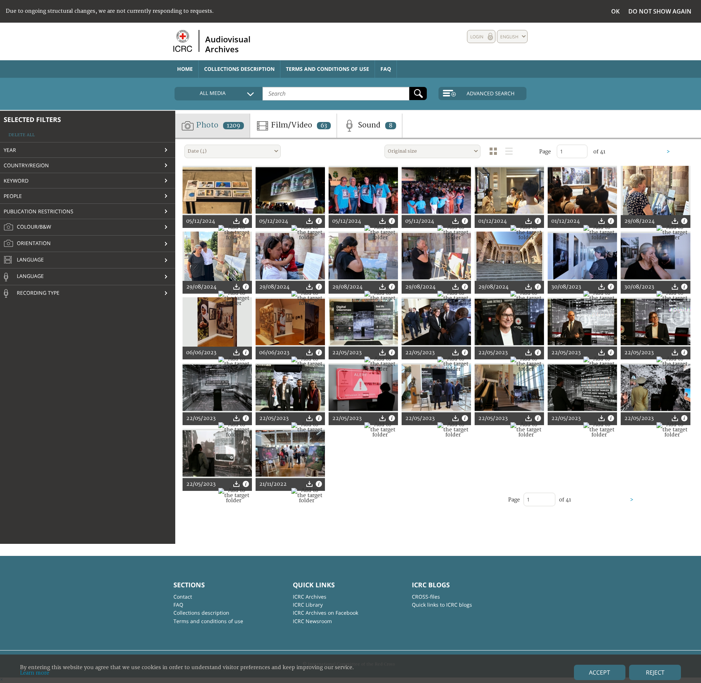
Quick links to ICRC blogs (442, 604)
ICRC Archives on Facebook (325, 612)
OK (615, 11)
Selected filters (32, 119)
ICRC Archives (309, 596)
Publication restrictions (38, 211)
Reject (655, 672)
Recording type (37, 292)
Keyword (16, 180)
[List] (509, 151)
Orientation (33, 243)
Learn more (34, 673)
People (13, 195)
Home (185, 68)
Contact (182, 596)
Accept (599, 672)
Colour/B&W (33, 226)
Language (29, 259)
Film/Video (298, 125)
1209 (233, 125)
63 (324, 125)
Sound (374, 125)
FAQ (385, 68)
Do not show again (660, 11)
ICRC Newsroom (312, 621)
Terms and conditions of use (327, 68)
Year (10, 149)
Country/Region (26, 165)
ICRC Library (308, 604)
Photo (217, 125)
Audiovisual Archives (227, 44)
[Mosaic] (493, 151)
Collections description (239, 68)
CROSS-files (426, 596)
